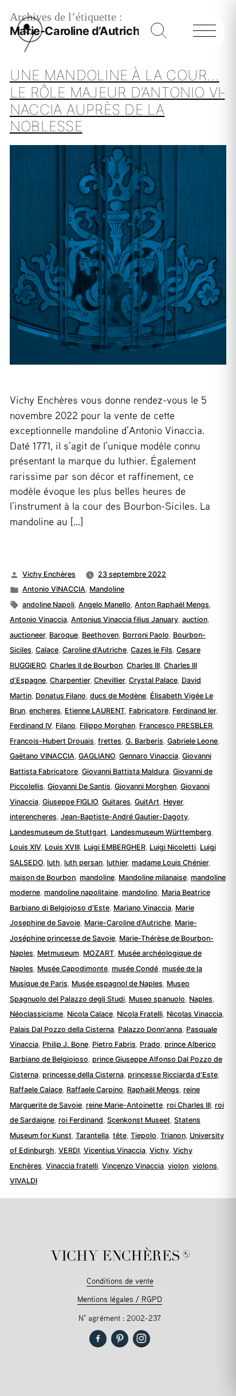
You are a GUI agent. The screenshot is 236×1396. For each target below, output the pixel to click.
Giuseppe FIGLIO (70, 801)
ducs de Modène (118, 695)
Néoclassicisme (36, 1014)
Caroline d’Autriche (94, 650)
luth (53, 862)
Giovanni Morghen (145, 786)
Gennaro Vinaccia (148, 756)
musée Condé (135, 968)
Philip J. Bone (65, 1044)
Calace (47, 650)
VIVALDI (23, 1180)
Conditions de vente (120, 1280)
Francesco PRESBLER (176, 725)
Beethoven (100, 635)
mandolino (140, 892)
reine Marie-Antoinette (124, 1105)
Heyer (173, 801)
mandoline (97, 877)
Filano (66, 725)
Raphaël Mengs (153, 1089)
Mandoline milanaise (153, 877)
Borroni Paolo (146, 635)
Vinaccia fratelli (72, 1166)
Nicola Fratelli (140, 1014)
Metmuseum (58, 953)
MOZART (98, 953)
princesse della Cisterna (83, 1074)
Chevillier (109, 680)
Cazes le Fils (151, 650)
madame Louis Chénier (170, 862)
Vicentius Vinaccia (114, 1150)
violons (204, 1166)
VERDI (69, 1150)
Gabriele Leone (192, 741)
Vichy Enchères (49, 574)
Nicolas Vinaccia (194, 1014)
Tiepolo (143, 1135)
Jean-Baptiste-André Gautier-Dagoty (124, 816)
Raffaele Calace (36, 1089)
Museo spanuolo (157, 999)
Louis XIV (25, 847)
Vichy (159, 1150)
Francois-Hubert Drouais (52, 741)
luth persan (83, 862)
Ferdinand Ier (194, 710)
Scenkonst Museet (138, 1120)
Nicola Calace (90, 1014)
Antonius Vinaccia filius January (124, 619)
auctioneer (27, 635)
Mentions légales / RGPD (119, 1299)
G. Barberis (144, 741)
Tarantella (92, 1135)
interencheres (33, 816)
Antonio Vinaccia (38, 619)
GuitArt (147, 801)
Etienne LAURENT (95, 710)
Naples (201, 999)
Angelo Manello (104, 604)
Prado (150, 1044)
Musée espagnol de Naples (117, 983)
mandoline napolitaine (81, 892)
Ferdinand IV (31, 725)
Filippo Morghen (107, 725)
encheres (45, 710)
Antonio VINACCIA (53, 589)
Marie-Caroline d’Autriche (127, 922)
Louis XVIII (62, 847)
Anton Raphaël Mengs (172, 604)
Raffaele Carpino (94, 1089)
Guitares (116, 801)
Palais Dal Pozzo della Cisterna (62, 1029)
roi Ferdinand (80, 1120)
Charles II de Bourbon (86, 665)
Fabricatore (148, 710)
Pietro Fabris (114, 1044)
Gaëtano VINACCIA (42, 756)
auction (194, 619)
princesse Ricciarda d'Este (173, 1074)
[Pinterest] (119, 1338)
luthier (117, 862)
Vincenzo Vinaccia (133, 1166)
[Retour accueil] (29, 50)
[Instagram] (141, 1338)
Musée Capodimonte (72, 968)
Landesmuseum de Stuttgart (58, 832)
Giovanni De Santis (79, 786)
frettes (109, 741)
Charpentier (70, 680)
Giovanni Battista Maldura (125, 771)
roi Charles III (189, 1105)
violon (178, 1166)
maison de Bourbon (43, 877)
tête (120, 1135)
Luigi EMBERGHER (114, 847)
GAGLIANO (96, 756)
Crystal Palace (153, 680)
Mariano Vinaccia (142, 908)
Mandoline (106, 589)
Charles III (143, 665)
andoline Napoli (48, 604)
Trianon (173, 1135)
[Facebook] (98, 1338)
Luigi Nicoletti (173, 847)
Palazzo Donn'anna (150, 1029)
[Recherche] (159, 31)
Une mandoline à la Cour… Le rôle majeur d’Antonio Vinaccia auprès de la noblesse (117, 101)
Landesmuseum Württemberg (161, 832)
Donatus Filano (61, 695)
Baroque (63, 635)
